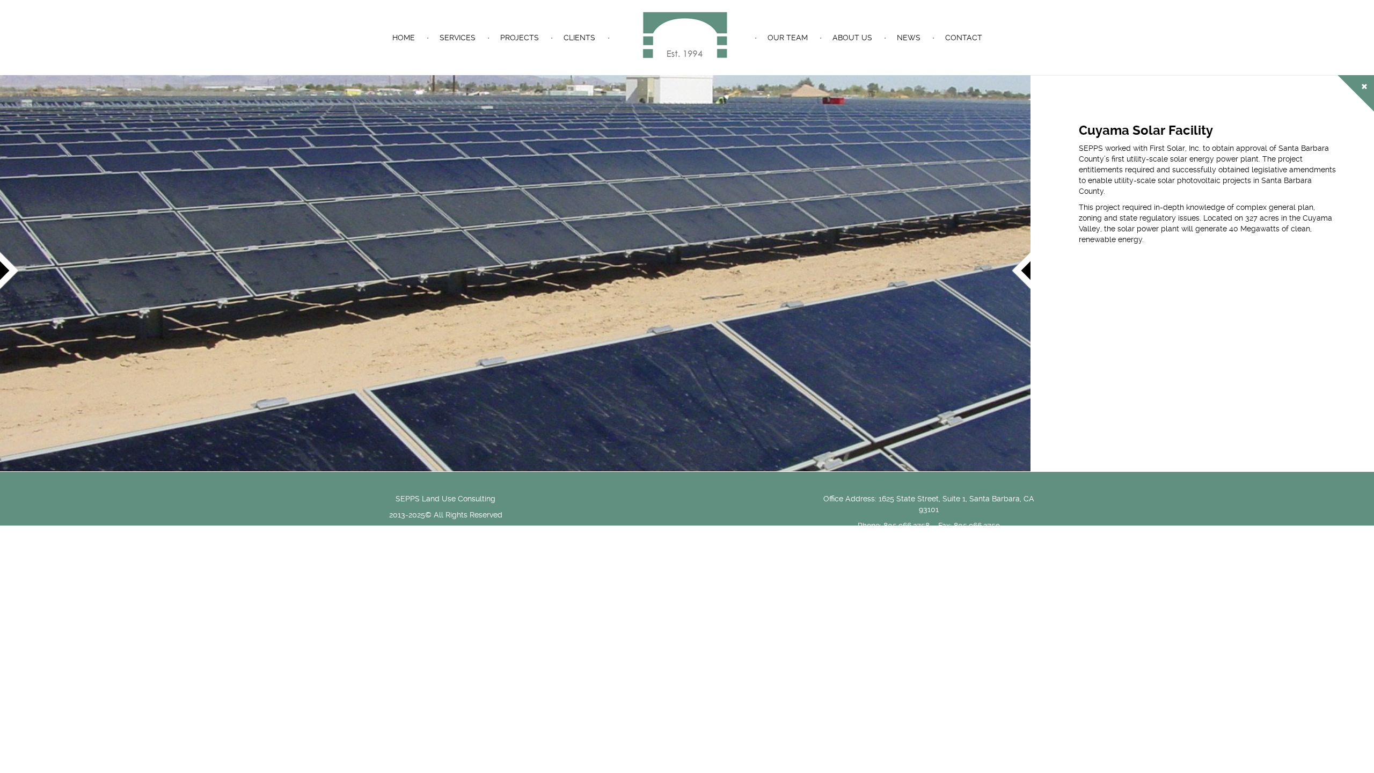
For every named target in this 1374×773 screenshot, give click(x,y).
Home (403, 37)
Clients (579, 37)
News (908, 37)
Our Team (788, 37)
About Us (852, 37)
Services (458, 37)
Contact (963, 37)
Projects (519, 37)
